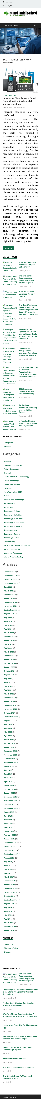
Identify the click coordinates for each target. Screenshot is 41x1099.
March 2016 (9, 923)
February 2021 (10, 697)
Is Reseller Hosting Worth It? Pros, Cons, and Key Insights (28, 423)
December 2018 (10, 797)
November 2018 (10, 801)
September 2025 (11, 583)
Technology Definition (13, 515)
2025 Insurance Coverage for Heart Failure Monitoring (27, 391)
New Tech (8, 488)
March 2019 (9, 785)
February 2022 (10, 663)
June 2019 (8, 774)
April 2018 (8, 827)
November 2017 (10, 846)
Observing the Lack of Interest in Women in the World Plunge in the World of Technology (20, 992)
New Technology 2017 (13, 492)
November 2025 (10, 579)
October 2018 (9, 804)
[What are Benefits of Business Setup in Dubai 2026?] (10, 262)
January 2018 (9, 839)
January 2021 (9, 701)
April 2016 (8, 919)
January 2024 (9, 640)
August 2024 (9, 614)
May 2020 (8, 732)
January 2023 (9, 659)
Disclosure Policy (11, 948)
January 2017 (9, 884)
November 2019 (10, 755)
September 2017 (11, 854)
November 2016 (10, 892)
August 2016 (9, 904)
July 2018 (8, 816)
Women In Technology (13, 553)
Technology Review (12, 534)
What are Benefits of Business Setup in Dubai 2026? (27, 264)
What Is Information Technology (17, 545)
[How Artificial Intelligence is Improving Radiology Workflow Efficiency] (10, 349)
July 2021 (8, 678)
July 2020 (8, 724)
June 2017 (8, 865)
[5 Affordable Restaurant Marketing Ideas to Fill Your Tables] (10, 405)
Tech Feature (9, 503)
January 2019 (9, 793)
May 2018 (8, 823)
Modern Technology (12, 484)
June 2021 (8, 682)
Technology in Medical (13, 526)
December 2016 (10, 888)
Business (7, 461)
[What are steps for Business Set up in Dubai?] (10, 292)
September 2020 (11, 717)
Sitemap (7, 952)
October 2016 (9, 896)
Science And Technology (14, 499)
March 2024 (9, 633)
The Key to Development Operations (18, 1067)
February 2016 (10, 926)
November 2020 (10, 709)
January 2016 (9, 930)
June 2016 (8, 911)
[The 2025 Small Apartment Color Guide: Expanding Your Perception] (10, 276)
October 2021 (9, 671)
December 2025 (10, 575)
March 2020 (9, 739)
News (6, 496)
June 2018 (8, 820)
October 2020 (9, 713)
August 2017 (9, 858)
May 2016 (8, 915)
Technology (8, 507)
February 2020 (10, 743)
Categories (8, 443)
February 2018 (10, 835)
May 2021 (8, 686)
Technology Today (11, 538)
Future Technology (11, 469)
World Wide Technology (14, 557)
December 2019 (10, 751)
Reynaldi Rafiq (20, 108)
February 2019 (10, 789)
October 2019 (9, 759)
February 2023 (10, 656)
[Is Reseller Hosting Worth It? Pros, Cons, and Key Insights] (10, 421)
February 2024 (10, 636)
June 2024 (8, 621)
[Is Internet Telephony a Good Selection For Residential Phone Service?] (20, 80)
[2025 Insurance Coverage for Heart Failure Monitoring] (10, 389)
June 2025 (8, 587)
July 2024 (8, 617)
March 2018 (9, 831)
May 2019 (8, 778)
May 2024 (8, 625)
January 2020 (9, 747)
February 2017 (10, 881)
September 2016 (11, 900)
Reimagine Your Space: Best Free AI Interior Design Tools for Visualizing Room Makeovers (28, 334)
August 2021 (9, 675)
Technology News (11, 530)
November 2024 (10, 606)
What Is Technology (12, 549)
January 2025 (9, 598)
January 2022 (9, 667)
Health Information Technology (16, 477)
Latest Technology (9, 95)
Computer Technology (13, 465)
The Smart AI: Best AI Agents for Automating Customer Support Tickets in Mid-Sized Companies (28, 309)
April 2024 (8, 629)
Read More (7, 247)
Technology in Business (13, 519)
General (7, 473)
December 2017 (10, 842)
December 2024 (10, 602)
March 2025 (9, 591)
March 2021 (9, 694)
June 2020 (8, 728)
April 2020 (8, 736)
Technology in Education (14, 522)
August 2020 (9, 720)
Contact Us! (9, 944)
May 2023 (8, 644)
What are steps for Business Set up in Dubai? (27, 294)
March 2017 (9, 877)
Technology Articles (12, 511)
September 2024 (11, 610)
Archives (7, 446)
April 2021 (8, 690)
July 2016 (8, 907)
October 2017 (9, 850)
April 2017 (8, 873)
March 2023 (9, 652)
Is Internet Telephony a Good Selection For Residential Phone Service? (19, 101)
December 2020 (10, 705)
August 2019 (9, 766)
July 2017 (8, 862)
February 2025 (10, 594)
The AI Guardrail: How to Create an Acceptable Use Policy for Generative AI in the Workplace (28, 372)
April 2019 (8, 781)
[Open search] (35, 25)
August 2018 (9, 812)
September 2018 (11, 808)
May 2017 (8, 869)
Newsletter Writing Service (14, 1059)
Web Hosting (9, 541)
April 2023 (8, 648)
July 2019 (8, 770)
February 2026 (10, 572)
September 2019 (11, 762)
